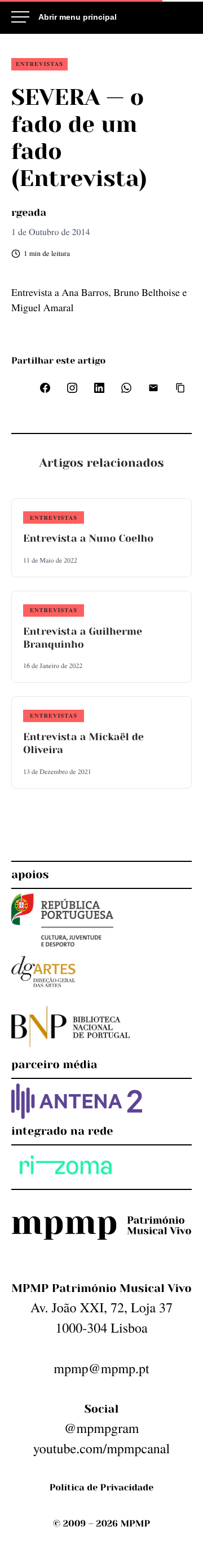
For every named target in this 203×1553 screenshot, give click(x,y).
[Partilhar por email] (153, 388)
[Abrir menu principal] (64, 17)
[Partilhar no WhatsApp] (126, 388)
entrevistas (39, 63)
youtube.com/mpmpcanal (101, 1448)
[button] (180, 388)
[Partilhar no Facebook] (45, 388)
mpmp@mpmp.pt (101, 1368)
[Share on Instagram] (72, 388)
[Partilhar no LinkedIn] (99, 388)
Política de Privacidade (101, 1487)
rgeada (28, 213)
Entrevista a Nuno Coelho (88, 539)
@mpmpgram (101, 1428)
